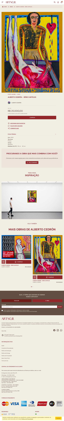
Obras (11, 6)
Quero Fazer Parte (6, 358)
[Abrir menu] (2, 2)
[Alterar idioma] (36, 414)
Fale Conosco (33, 162)
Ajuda (3, 345)
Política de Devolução (6, 350)
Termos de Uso (22, 311)
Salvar (60, 306)
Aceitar (58, 418)
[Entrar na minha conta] (58, 2)
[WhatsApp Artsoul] (61, 330)
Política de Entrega (6, 353)
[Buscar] (55, 2)
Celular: (4, 304)
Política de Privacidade (7, 355)
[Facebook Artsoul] (54, 330)
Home (5, 6)
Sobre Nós (4, 331)
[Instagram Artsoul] (58, 330)
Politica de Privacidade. (32, 311)
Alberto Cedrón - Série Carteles (10, 265)
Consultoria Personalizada (7, 348)
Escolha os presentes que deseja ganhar (13, 336)
